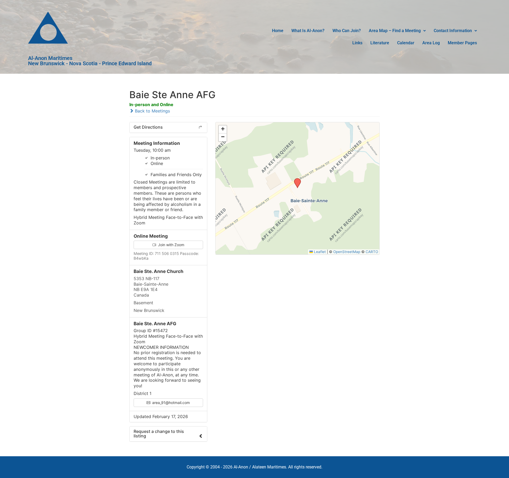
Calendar (405, 42)
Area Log (431, 42)
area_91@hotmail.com (170, 402)
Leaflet (319, 252)
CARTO (372, 252)
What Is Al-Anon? (307, 30)
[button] (397, 31)
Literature (379, 42)
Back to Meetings (152, 111)
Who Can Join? (346, 30)
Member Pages (462, 42)
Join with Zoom (170, 244)
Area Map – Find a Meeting (395, 30)
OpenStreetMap (346, 252)
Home (277, 30)
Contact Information (453, 30)
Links (357, 42)
